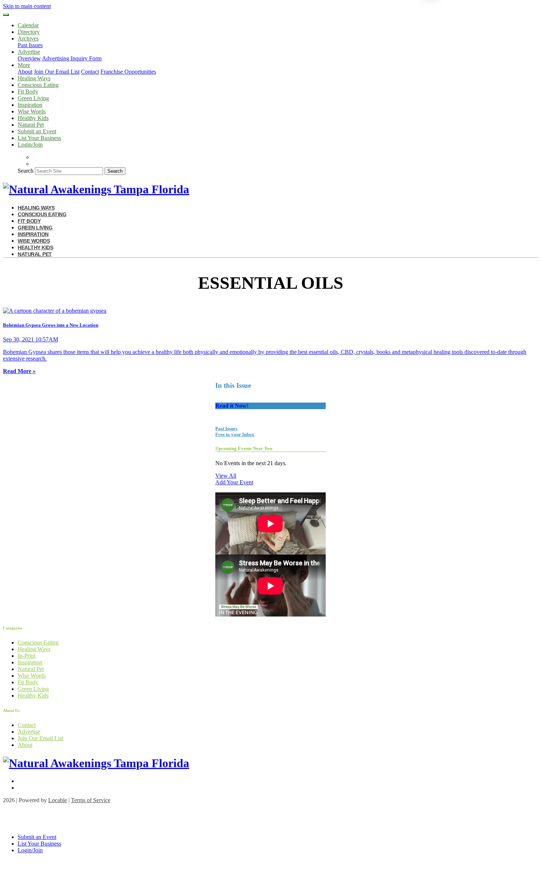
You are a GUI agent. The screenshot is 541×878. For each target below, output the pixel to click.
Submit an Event (37, 131)
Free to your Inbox (234, 434)
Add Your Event (234, 482)
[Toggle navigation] (6, 15)
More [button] (24, 65)
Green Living (33, 98)
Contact (90, 72)
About (25, 72)
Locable (57, 800)
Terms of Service (90, 800)
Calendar (28, 25)
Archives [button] (28, 38)
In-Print (26, 656)
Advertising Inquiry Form (72, 58)
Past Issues (30, 45)
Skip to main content (27, 6)
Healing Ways (34, 78)
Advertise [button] (29, 52)
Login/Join (30, 144)
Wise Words (32, 111)
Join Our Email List (56, 72)
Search (25, 171)
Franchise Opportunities (128, 72)
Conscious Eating (38, 85)
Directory (29, 32)
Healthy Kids (33, 118)
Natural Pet (31, 125)
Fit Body (28, 91)
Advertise (29, 731)
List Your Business (39, 138)
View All (225, 476)
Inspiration (30, 105)
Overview (29, 58)
